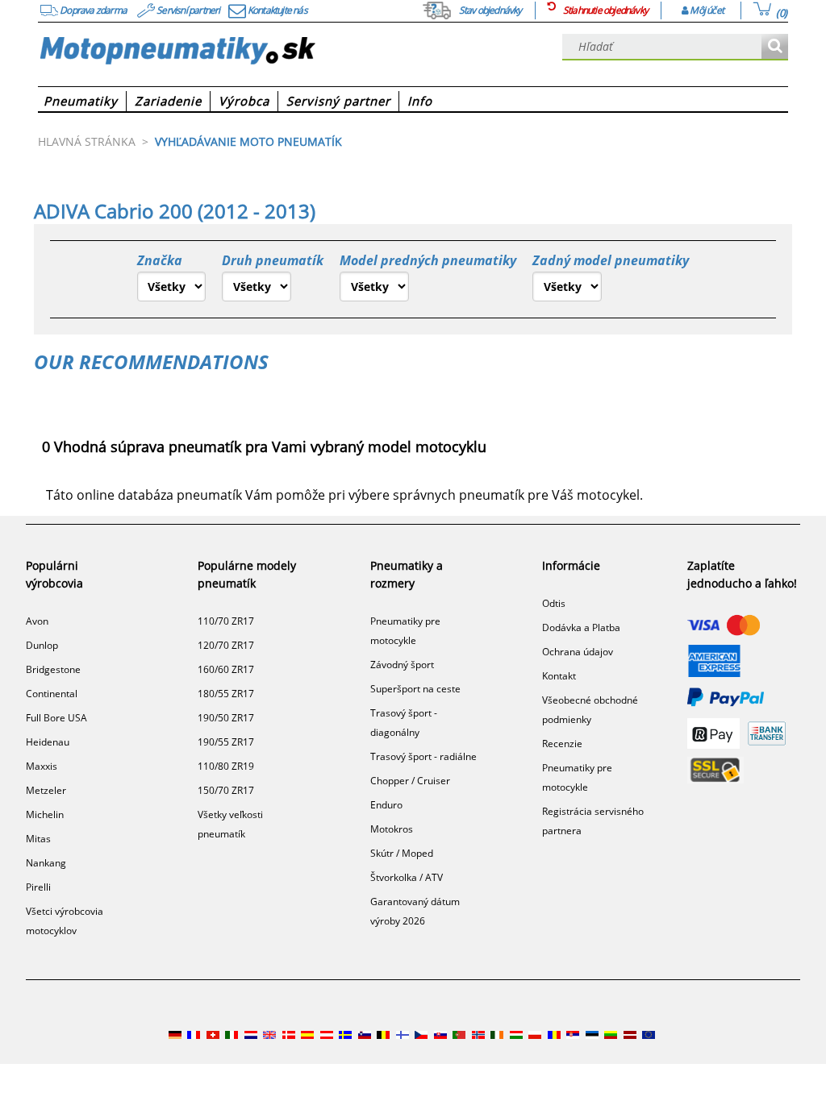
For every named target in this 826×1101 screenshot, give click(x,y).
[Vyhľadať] (774, 47)
